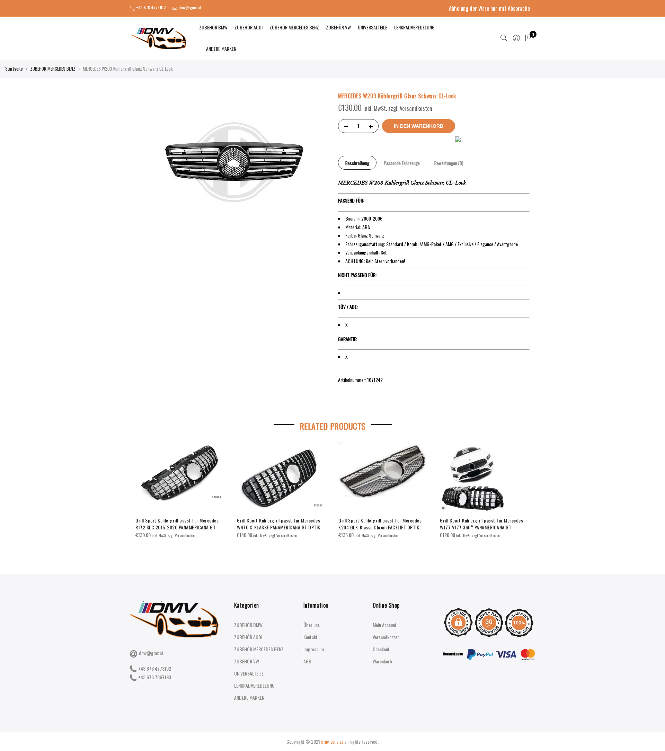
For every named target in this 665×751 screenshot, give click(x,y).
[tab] (357, 163)
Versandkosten (386, 637)
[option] (180, 490)
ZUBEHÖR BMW (213, 27)
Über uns (311, 624)
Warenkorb (382, 661)
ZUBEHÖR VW (338, 27)
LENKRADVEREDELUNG (414, 27)
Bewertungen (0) (448, 163)
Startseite (14, 68)
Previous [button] (141, 492)
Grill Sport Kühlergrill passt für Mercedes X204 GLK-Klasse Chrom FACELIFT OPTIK (380, 524)
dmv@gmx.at (151, 652)
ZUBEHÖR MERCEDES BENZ (294, 27)
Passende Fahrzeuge (402, 163)
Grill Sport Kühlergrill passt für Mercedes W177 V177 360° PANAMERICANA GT (481, 524)
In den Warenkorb (418, 126)
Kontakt (310, 637)
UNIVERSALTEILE (372, 27)
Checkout (381, 649)
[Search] (504, 38)
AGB (307, 661)
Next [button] (523, 492)
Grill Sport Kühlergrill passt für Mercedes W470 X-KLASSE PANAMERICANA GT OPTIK (278, 524)
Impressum (313, 649)
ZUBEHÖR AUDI (248, 27)
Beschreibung (357, 163)
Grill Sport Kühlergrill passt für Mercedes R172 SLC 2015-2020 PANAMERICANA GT (177, 524)
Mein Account (385, 624)
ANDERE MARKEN (221, 48)
